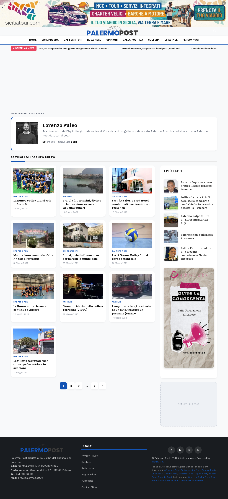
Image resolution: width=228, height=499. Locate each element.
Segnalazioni (88, 474)
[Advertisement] (114, 83)
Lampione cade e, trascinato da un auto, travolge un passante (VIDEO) (131, 310)
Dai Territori (73, 39)
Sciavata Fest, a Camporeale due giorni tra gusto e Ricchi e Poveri (63, 48)
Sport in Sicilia (196, 477)
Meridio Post (170, 473)
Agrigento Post (172, 470)
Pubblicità (87, 480)
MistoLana (172, 480)
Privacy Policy (89, 455)
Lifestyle (171, 39)
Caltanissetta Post (190, 470)
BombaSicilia (159, 480)
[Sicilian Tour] (114, 13)
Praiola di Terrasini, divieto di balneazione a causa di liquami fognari (82, 204)
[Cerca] (214, 31)
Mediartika (158, 461)
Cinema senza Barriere (191, 480)
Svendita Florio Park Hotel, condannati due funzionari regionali (131, 204)
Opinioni (112, 39)
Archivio (67, 196)
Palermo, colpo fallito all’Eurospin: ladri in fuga (195, 220)
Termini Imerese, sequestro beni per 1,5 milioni (145, 48)
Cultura (154, 39)
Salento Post (165, 477)
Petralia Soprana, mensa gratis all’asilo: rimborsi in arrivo (197, 186)
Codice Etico (89, 487)
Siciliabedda (50, 39)
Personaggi (191, 39)
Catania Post (208, 470)
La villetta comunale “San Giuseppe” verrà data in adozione (30, 364)
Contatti (86, 462)
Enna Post (157, 473)
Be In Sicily (210, 477)
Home (33, 39)
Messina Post (185, 473)
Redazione (87, 468)
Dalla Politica (133, 39)
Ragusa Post (200, 473)
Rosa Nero (94, 39)
